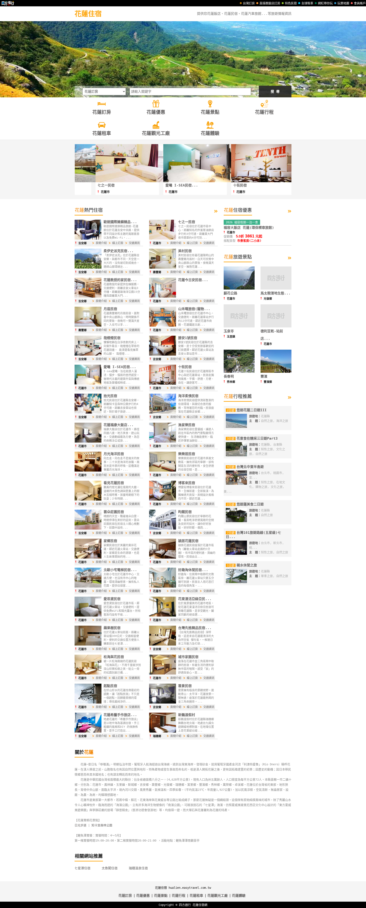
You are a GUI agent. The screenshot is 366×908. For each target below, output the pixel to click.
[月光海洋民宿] (88, 470)
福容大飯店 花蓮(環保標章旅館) (249, 228)
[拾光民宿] (88, 412)
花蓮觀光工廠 (217, 896)
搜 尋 (275, 92)
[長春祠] (239, 371)
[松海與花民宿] (88, 673)
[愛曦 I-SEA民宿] (88, 383)
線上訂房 (117, 242)
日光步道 (80, 825)
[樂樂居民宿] (162, 470)
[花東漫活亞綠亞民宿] (162, 615)
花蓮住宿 (88, 14)
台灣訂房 (249, 3)
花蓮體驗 (238, 896)
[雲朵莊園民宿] (88, 528)
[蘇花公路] (239, 288)
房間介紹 (101, 242)
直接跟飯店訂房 (269, 3)
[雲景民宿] (162, 702)
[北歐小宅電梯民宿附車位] (88, 586)
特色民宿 (291, 3)
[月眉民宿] (88, 325)
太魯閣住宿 (110, 868)
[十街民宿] (162, 383)
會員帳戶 (360, 3)
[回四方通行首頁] (8, 3)
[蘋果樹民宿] (88, 644)
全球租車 (307, 3)
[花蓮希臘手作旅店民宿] (88, 731)
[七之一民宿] (162, 238)
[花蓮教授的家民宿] (88, 296)
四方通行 (185, 905)
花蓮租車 (196, 896)
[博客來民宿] (162, 499)
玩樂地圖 (343, 3)
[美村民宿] (162, 267)
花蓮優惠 (143, 896)
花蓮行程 (178, 896)
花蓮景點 (161, 896)
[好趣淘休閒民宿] (162, 586)
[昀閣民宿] (162, 528)
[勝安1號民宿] (162, 354)
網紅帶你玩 (325, 3)
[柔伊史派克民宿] (88, 267)
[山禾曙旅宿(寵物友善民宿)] (162, 325)
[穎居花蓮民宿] (162, 557)
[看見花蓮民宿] (88, 499)
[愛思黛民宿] (88, 615)
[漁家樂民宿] (162, 441)
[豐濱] (276, 371)
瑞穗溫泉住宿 (138, 868)
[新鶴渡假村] (162, 731)
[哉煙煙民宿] (88, 354)
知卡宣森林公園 (102, 825)
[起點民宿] (88, 702)
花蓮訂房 (125, 896)
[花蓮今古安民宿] (162, 296)
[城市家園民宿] (162, 673)
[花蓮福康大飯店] (88, 441)
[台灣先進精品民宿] (162, 644)
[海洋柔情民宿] (162, 412)
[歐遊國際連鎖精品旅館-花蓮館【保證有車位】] (88, 238)
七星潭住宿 (82, 868)
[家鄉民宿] (88, 557)
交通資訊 (134, 242)
